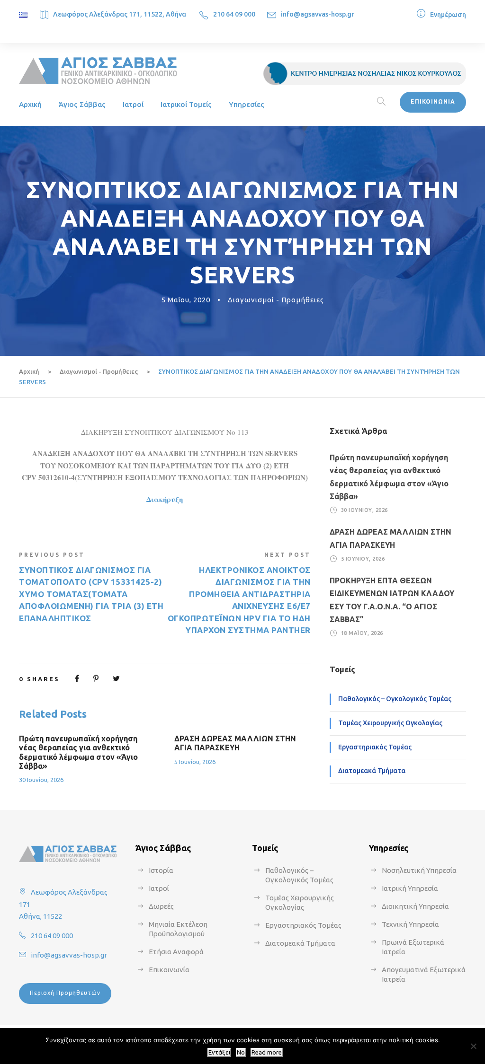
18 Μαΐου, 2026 (362, 633)
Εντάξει (219, 1052)
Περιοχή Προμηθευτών (65, 993)
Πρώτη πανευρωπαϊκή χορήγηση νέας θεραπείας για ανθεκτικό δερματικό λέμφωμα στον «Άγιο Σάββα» (78, 752)
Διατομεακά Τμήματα (371, 770)
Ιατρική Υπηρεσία (410, 888)
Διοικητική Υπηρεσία (415, 906)
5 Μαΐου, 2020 (186, 300)
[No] (473, 1046)
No (241, 1052)
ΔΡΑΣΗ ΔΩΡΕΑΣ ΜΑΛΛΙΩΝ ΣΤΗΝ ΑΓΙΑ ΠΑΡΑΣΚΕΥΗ (235, 743)
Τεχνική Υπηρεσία (410, 924)
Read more (266, 1052)
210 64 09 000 (234, 14)
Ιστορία (161, 870)
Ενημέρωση (448, 14)
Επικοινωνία (169, 970)
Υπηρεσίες (246, 104)
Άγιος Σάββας (82, 104)
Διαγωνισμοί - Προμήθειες (276, 300)
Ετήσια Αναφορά (176, 952)
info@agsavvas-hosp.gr (317, 14)
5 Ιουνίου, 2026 (195, 761)
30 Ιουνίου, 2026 (41, 779)
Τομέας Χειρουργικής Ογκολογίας (390, 723)
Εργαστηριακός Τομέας (375, 747)
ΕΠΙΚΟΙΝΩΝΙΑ (433, 101)
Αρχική (30, 104)
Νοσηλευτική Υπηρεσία (419, 870)
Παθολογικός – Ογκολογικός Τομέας (394, 699)
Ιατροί (133, 104)
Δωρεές (161, 906)
